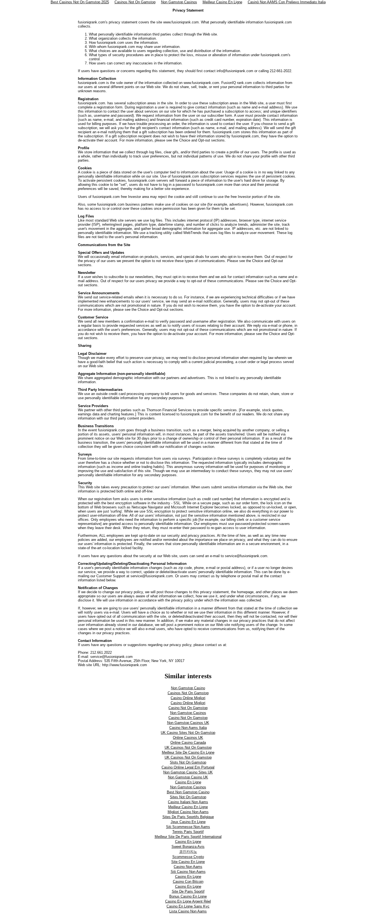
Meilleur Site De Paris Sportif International (188, 837)
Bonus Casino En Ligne (188, 896)
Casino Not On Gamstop (188, 708)
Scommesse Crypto (188, 857)
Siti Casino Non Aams (188, 872)
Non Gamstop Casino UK (188, 777)
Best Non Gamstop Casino (188, 792)
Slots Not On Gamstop (188, 762)
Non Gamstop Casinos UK (188, 723)
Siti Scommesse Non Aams (188, 827)
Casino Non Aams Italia (188, 728)
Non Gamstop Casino (188, 688)
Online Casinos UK (188, 738)
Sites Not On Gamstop (188, 797)
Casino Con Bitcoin (188, 881)
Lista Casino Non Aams (188, 911)
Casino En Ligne (188, 782)
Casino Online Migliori (188, 698)
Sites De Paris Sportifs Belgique (188, 817)
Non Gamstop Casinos (188, 713)
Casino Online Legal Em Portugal (188, 767)
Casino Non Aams (188, 867)
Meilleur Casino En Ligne (188, 807)
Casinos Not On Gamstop (188, 693)
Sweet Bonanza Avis (188, 847)
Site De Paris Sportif (188, 891)
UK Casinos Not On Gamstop (188, 747)
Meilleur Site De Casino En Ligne (188, 752)
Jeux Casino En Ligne (188, 822)
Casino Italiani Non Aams (188, 802)
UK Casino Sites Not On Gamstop (188, 733)
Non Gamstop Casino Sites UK (188, 772)
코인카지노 (188, 851)
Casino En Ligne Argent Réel (188, 901)
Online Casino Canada (188, 742)
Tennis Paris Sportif (188, 832)
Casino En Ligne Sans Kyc (188, 906)
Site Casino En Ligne (188, 862)
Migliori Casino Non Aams (188, 812)
